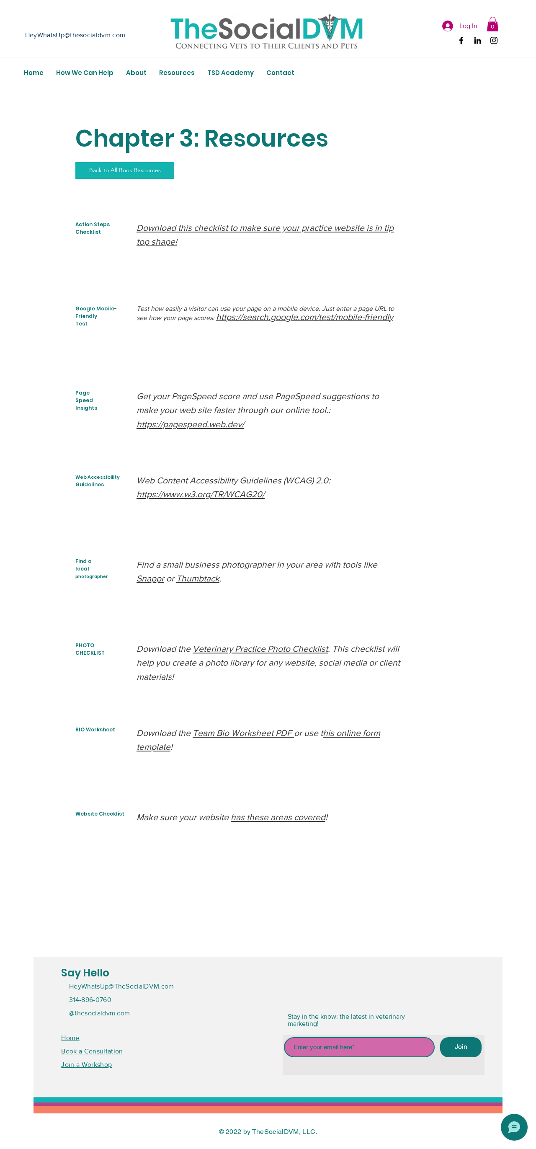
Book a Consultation (92, 1051)
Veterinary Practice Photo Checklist (260, 648)
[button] (493, 24)
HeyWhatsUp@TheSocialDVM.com (121, 986)
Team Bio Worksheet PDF (243, 733)
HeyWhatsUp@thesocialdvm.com (75, 35)
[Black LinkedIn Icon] (477, 40)
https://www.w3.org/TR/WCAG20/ (201, 494)
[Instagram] (494, 40)
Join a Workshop (86, 1064)
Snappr (150, 578)
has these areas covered (278, 817)
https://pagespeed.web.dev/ (190, 424)
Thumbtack (197, 578)
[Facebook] (461, 40)
